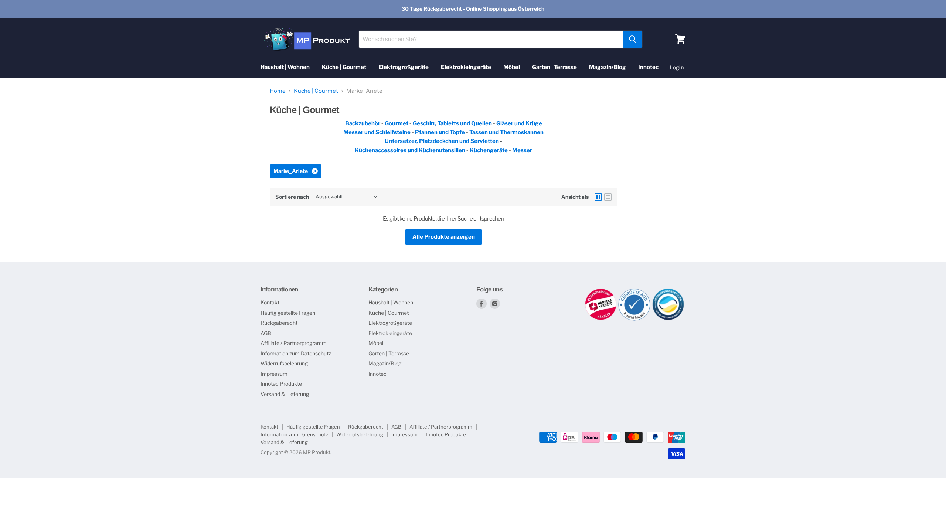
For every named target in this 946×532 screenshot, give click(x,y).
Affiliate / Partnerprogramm (294, 343)
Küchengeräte (489, 150)
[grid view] (598, 197)
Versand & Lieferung (285, 394)
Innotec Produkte (281, 384)
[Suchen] (632, 39)
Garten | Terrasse (554, 67)
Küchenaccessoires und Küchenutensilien (410, 150)
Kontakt (270, 302)
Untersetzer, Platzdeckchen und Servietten (442, 141)
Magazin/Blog (607, 67)
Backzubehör (362, 123)
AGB (266, 333)
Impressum (274, 374)
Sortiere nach (292, 197)
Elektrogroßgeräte (403, 67)
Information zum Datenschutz (296, 353)
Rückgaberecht (279, 323)
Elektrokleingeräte (466, 67)
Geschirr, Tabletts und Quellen (452, 123)
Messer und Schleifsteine (377, 132)
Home (278, 91)
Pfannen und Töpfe (440, 132)
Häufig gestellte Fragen (288, 313)
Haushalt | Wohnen (285, 67)
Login (677, 67)
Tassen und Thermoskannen (506, 132)
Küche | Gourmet (344, 67)
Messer (522, 150)
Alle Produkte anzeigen (443, 236)
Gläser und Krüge (519, 123)
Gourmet (397, 123)
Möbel (511, 67)
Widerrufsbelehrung (284, 363)
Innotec (648, 67)
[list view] (608, 197)
